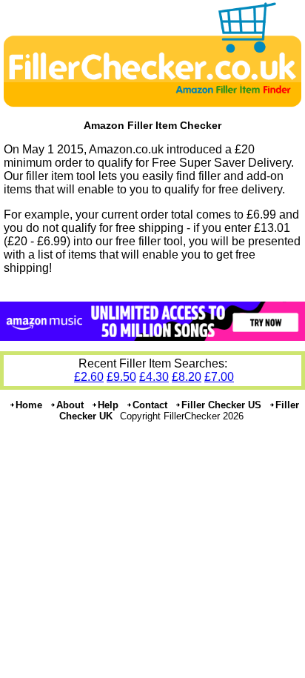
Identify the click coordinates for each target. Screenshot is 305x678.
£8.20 (186, 376)
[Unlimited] (152, 336)
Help (108, 405)
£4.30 (154, 376)
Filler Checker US (221, 405)
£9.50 (121, 376)
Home (29, 405)
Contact (150, 405)
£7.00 (219, 376)
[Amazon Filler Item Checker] (152, 105)
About (70, 405)
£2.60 (89, 376)
